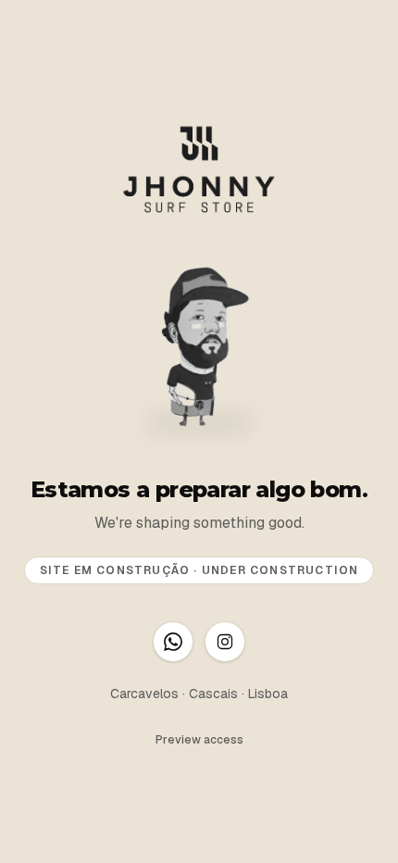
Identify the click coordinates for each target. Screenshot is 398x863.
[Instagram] (225, 641)
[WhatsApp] (173, 641)
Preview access (199, 739)
